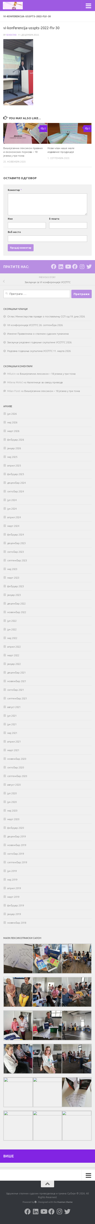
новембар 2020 (16, 759)
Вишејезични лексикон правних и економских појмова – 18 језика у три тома (23, 152)
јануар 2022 (14, 664)
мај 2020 (12, 810)
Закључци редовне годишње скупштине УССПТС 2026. (39, 342)
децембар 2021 (16, 672)
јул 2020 (12, 793)
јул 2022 (12, 621)
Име (10, 218)
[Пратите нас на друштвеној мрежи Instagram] (82, 266)
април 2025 (14, 465)
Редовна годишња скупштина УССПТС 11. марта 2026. (39, 351)
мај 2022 (12, 638)
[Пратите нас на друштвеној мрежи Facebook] (53, 266)
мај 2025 (12, 457)
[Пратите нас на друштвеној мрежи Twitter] (89, 266)
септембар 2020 (17, 776)
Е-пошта (54, 218)
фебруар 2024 (15, 534)
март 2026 (13, 431)
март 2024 (13, 526)
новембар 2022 (16, 612)
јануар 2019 (14, 914)
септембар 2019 (17, 862)
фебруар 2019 (15, 905)
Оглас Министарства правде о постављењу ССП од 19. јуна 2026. (46, 316)
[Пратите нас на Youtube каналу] (67, 266)
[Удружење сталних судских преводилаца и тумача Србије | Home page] (16, 5)
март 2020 (13, 819)
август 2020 (14, 784)
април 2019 (14, 888)
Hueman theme (64, 1202)
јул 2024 (12, 500)
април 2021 (14, 741)
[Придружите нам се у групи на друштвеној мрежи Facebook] (75, 266)
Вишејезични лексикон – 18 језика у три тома (48, 373)
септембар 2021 (17, 698)
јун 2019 (12, 871)
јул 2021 (12, 715)
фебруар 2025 (15, 474)
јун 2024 (12, 508)
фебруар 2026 (15, 439)
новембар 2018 (16, 922)
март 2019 (13, 897)
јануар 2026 (14, 448)
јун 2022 (12, 629)
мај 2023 (12, 569)
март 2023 (13, 577)
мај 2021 (12, 733)
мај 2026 (12, 422)
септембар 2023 (17, 560)
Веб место (14, 232)
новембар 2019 (16, 845)
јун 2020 (12, 802)
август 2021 (14, 707)
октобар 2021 (15, 690)
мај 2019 (12, 879)
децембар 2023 (16, 543)
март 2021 (13, 750)
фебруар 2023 (15, 586)
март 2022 (13, 655)
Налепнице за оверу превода (45, 382)
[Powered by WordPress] (35, 1202)
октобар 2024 (15, 491)
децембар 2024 (16, 483)
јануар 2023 (14, 595)
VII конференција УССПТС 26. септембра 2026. (35, 325)
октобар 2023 (15, 552)
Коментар (15, 190)
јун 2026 (12, 413)
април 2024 (14, 517)
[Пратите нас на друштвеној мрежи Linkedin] (60, 266)
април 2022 (14, 646)
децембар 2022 (16, 603)
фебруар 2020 (15, 828)
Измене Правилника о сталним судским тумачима (38, 333)
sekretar (11, 35)
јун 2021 (12, 724)
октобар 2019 (15, 853)
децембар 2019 (16, 836)
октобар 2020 (15, 767)
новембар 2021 (16, 681)
